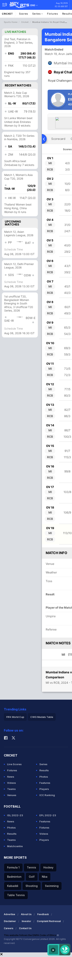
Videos (11, 782)
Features (44, 782)
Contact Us (25, 928)
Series (36, 13)
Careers (8, 928)
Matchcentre (15, 846)
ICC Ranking (47, 795)
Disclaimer (10, 921)
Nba (44, 876)
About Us (26, 914)
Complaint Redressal (49, 921)
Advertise (9, 914)
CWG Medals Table (41, 716)
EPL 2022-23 (47, 815)
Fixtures (52, 13)
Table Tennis (16, 895)
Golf (32, 876)
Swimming (52, 885)
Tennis (31, 867)
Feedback (43, 914)
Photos (43, 776)
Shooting (32, 885)
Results (44, 770)
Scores (23, 13)
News (10, 776)
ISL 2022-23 (15, 815)
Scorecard (58, 139)
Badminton (14, 876)
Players (44, 788)
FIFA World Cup (15, 716)
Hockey (48, 867)
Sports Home (10, 22)
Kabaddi (12, 885)
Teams (11, 788)
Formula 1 (13, 867)
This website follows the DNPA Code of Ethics (30, 935)
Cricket (7, 13)
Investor (26, 921)
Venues (11, 795)
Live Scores (14, 764)
